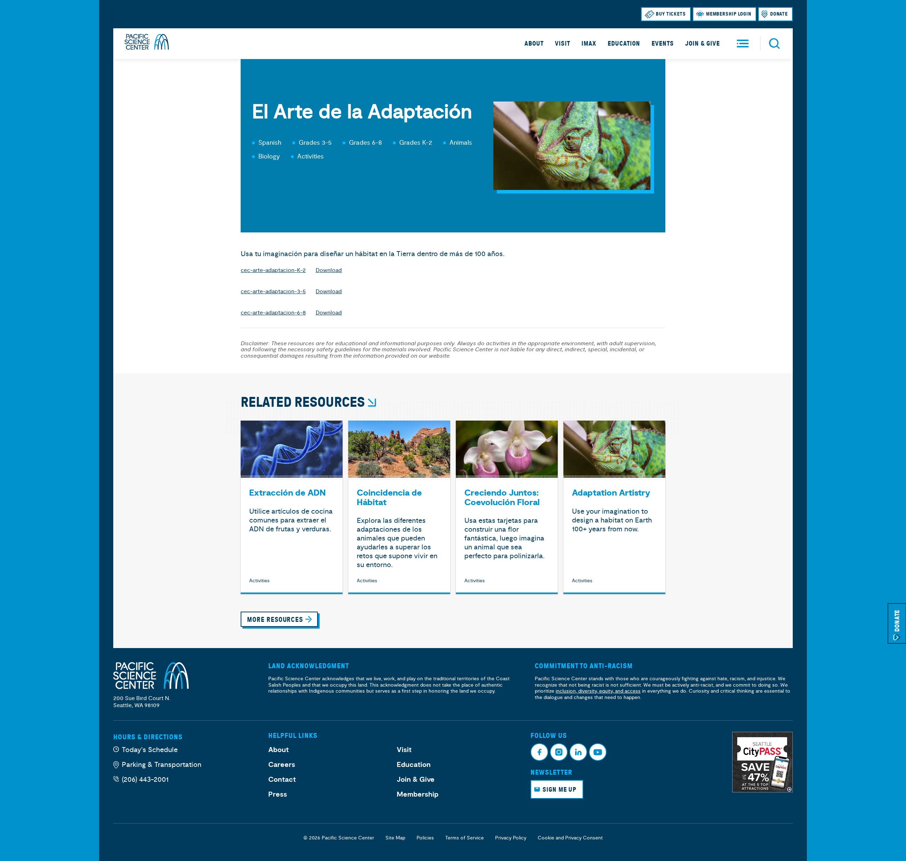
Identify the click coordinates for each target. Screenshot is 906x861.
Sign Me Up (560, 789)
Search (774, 43)
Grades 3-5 (315, 143)
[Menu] (742, 43)
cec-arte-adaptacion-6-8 (273, 312)
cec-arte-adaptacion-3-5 (273, 291)
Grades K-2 (415, 143)
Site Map (395, 838)
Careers (281, 764)
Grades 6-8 (365, 143)
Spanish (269, 143)
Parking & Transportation (161, 764)
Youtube (598, 752)
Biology (269, 156)
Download (329, 270)
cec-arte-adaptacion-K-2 (273, 270)
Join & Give (702, 43)
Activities (310, 156)
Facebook (539, 752)
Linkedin (578, 752)
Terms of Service (464, 838)
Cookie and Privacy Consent (570, 838)
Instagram (559, 752)
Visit (562, 43)
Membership (417, 794)
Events (663, 43)
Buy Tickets (671, 14)
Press (277, 794)
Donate (779, 14)
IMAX (588, 43)
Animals (460, 143)
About (534, 43)
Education (624, 43)
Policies (425, 838)
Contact (282, 779)
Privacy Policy (510, 838)
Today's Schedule (150, 749)
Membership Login (728, 14)
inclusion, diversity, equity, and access (598, 691)
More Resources (275, 619)
